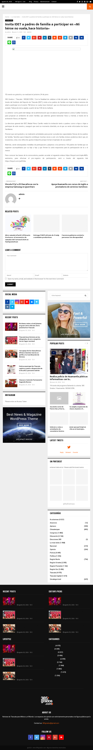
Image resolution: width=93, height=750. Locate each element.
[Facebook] (30, 737)
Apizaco (53, 526)
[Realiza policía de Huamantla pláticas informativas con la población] (69, 361)
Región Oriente (55, 563)
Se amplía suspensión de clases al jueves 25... (79, 407)
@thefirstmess (69, 504)
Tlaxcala (53, 573)
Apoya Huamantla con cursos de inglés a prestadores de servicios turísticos (69, 186)
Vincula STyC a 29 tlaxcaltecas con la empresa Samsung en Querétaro (21, 186)
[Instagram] (42, 737)
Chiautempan (55, 529)
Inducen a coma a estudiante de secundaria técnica (57, 429)
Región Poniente (56, 566)
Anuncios (53, 523)
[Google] (55, 737)
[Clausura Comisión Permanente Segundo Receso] (11, 383)
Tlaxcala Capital (56, 576)
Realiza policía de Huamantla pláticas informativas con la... (69, 378)
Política (53, 556)
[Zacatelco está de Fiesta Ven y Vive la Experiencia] (59, 398)
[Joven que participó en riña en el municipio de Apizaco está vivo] (79, 418)
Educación (54, 536)
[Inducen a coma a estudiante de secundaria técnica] (59, 418)
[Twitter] (36, 737)
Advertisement (45, 2)
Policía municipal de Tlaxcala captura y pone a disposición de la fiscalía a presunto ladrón (30, 368)
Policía (52, 553)
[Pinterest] (48, 737)
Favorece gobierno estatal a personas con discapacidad (73, 236)
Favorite (75, 452)
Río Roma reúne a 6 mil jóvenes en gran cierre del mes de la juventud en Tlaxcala (30, 325)
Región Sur (54, 569)
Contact (53, 2)
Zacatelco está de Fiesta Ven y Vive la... (57, 407)
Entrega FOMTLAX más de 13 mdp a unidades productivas (46, 236)
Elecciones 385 (55, 539)
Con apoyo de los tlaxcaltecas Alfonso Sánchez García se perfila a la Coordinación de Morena (30, 353)
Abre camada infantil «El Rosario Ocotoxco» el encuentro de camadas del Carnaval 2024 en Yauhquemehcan (17, 238)
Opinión (53, 549)
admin (9, 32)
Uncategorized (55, 579)
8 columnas (54, 519)
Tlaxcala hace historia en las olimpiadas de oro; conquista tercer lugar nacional (29, 339)
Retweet (68, 452)
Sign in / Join (21, 2)
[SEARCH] (85, 295)
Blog (30, 2)
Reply (62, 452)
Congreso (53, 533)
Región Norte (55, 559)
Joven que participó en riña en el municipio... (78, 428)
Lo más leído (9, 20)
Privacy (36, 2)
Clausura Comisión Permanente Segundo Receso (30, 381)
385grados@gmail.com (50, 723)
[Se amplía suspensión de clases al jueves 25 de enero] (79, 398)
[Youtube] (61, 737)
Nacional (53, 546)
